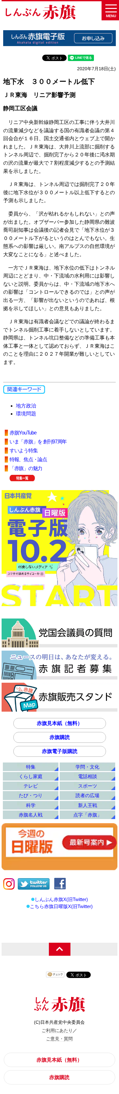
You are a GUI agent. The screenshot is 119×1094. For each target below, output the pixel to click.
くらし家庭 (31, 776)
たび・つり (31, 795)
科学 (31, 805)
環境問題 (26, 413)
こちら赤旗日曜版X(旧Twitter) (61, 906)
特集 (31, 766)
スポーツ (87, 786)
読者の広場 (87, 795)
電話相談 (87, 776)
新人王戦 (87, 805)
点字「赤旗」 (87, 814)
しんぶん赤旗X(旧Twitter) (61, 899)
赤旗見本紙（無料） (60, 723)
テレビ (30, 786)
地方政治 (26, 405)
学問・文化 (87, 766)
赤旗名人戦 (31, 814)
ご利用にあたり (57, 1030)
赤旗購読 (60, 737)
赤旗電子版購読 (59, 751)
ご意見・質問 (59, 1038)
